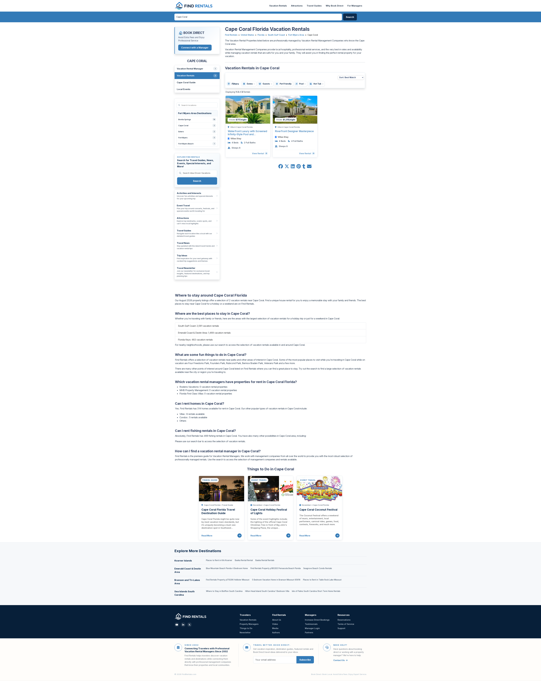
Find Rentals (231, 35)
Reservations (344, 620)
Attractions (297, 6)
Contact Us (339, 660)
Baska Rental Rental (244, 560)
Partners (309, 632)
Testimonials (311, 624)
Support (341, 628)
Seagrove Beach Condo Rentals (317, 568)
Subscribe (305, 659)
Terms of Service (346, 624)
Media (275, 628)
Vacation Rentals (278, 6)
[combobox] (258, 17)
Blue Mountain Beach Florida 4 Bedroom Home (227, 568)
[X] (189, 624)
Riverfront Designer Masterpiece (294, 131)
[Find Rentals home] (193, 5)
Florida (261, 35)
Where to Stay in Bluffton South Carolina (224, 591)
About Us (276, 620)
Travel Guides (314, 6)
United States (247, 35)
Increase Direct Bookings (317, 620)
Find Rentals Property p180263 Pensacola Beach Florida (275, 568)
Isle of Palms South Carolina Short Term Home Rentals (316, 591)
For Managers (354, 6)
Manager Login (312, 628)
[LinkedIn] (183, 624)
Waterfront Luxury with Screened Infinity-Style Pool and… (247, 133)
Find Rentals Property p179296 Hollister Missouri (227, 580)
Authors (276, 632)
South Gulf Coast (276, 35)
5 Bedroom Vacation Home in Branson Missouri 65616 (276, 580)
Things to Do (246, 628)
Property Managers (249, 624)
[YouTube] (176, 624)
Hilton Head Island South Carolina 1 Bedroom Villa (267, 591)
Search (197, 181)
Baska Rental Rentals (264, 560)
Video (275, 624)
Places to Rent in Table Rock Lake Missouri (322, 580)
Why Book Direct (334, 6)
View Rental (258, 153)
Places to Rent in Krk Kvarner (219, 560)
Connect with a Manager (195, 47)
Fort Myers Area (296, 35)
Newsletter (245, 632)
